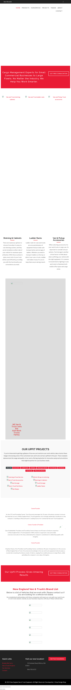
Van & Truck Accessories (14, 479)
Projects (45, 8)
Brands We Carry (7, 663)
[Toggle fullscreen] (6, 686)
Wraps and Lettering (40, 470)
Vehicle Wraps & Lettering (39, 476)
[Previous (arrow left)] (1, 689)
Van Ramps (61, 467)
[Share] (4, 686)
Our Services (35, 8)
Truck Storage (53, 467)
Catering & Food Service (14, 476)
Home (18, 8)
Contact (59, 11)
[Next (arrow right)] (4, 689)
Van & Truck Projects (8, 665)
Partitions (33, 467)
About (60, 8)
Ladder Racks (35, 238)
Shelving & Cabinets (43, 467)
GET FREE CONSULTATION (58, 573)
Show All (9, 467)
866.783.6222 (8, 2)
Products (25, 8)
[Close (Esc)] (1, 686)
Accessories (16, 467)
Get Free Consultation (58, 73)
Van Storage (29, 470)
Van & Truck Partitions (14, 485)
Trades (53, 8)
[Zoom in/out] (9, 686)
